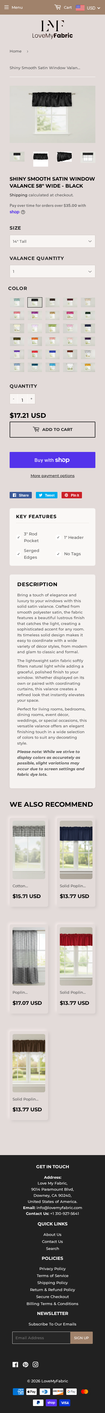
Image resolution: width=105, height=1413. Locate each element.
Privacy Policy (52, 1268)
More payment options (53, 475)
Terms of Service (53, 1275)
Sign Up (81, 1338)
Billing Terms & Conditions (52, 1303)
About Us (52, 1234)
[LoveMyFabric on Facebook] (15, 1365)
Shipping (18, 195)
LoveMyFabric (54, 1381)
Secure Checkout (52, 1296)
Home (16, 51)
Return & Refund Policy (52, 1289)
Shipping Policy (52, 1282)
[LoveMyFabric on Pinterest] (25, 1365)
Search (52, 1248)
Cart (67, 7)
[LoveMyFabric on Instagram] (35, 1365)
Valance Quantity (37, 258)
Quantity (23, 386)
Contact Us (52, 1241)
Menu (17, 7)
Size (15, 228)
